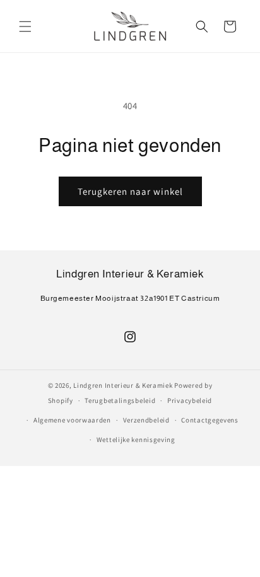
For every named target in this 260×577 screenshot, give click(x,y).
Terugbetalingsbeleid (120, 400)
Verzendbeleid (146, 420)
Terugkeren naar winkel (130, 191)
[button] (25, 26)
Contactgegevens (210, 420)
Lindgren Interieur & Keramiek (122, 385)
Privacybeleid (189, 400)
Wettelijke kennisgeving (136, 439)
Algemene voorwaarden (72, 420)
